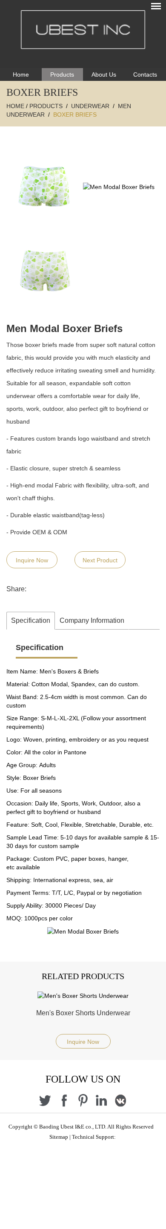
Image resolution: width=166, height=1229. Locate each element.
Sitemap (58, 1137)
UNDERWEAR (90, 106)
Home (21, 74)
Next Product (100, 560)
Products (62, 74)
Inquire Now (32, 560)
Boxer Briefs (75, 114)
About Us (104, 74)
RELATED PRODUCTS (83, 976)
